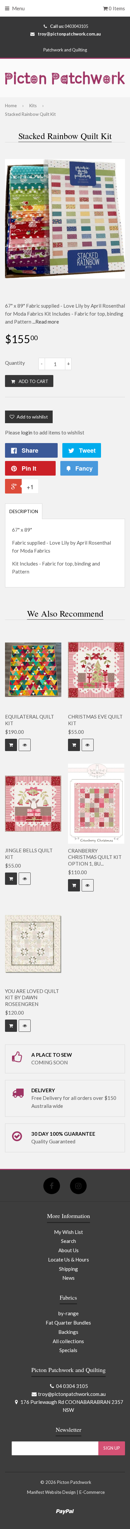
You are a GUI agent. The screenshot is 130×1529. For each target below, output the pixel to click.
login (26, 432)
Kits (33, 105)
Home (11, 105)
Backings (68, 1332)
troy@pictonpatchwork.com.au (69, 34)
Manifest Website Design (51, 1492)
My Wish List (68, 1232)
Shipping (68, 1269)
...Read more (45, 322)
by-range (68, 1313)
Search (68, 1241)
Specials (68, 1350)
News (68, 1278)
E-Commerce (92, 1492)
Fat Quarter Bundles (68, 1323)
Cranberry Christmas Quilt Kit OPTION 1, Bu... (95, 857)
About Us (68, 1250)
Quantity (15, 363)
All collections (68, 1341)
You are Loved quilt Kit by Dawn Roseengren (32, 997)
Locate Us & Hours (68, 1259)
